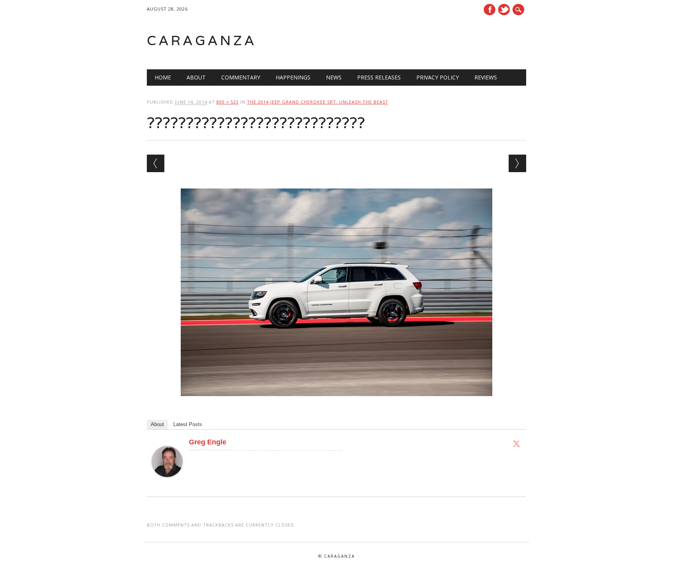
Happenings (293, 77)
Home (163, 77)
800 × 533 (228, 102)
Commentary (240, 77)
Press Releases (379, 77)
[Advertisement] (427, 40)
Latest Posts (187, 424)
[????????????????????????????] (336, 403)
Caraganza (202, 40)
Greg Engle (207, 442)
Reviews (485, 77)
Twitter (504, 9)
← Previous (155, 163)
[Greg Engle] (167, 484)
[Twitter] (516, 443)
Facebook (489, 9)
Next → (517, 163)
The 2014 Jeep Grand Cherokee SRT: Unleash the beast (317, 102)
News (334, 77)
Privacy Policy (437, 77)
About (196, 77)
